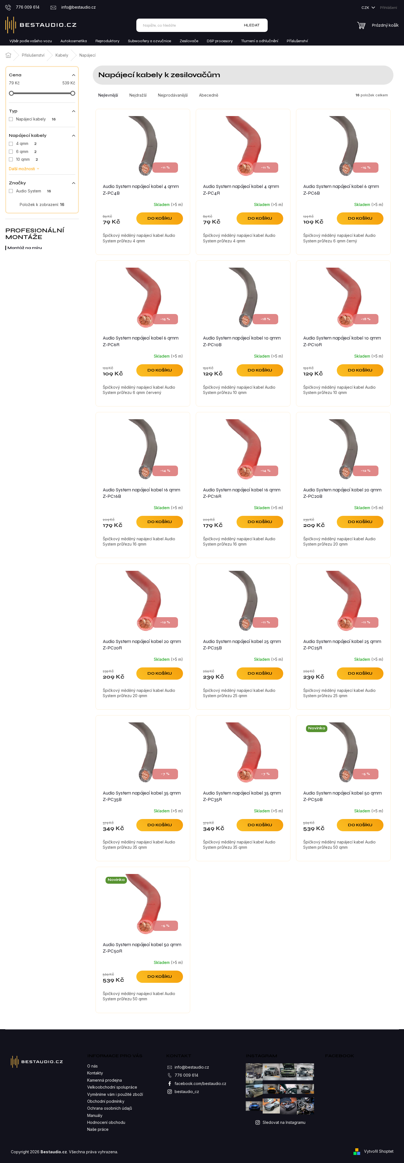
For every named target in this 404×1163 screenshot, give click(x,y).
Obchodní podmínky (105, 1101)
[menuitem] (30, 41)
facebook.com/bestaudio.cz (200, 1083)
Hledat (252, 25)
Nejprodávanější (173, 95)
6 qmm (26, 151)
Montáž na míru (24, 247)
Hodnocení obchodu (106, 1122)
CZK (366, 7)
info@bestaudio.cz (192, 1067)
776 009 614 (186, 1075)
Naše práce (98, 1129)
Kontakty (95, 1073)
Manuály (94, 1115)
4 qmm (26, 143)
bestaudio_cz (187, 1091)
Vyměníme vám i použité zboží (115, 1094)
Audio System (33, 191)
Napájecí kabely (36, 119)
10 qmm (27, 159)
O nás (92, 1066)
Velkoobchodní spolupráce (112, 1087)
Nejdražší (138, 95)
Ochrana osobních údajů (109, 1108)
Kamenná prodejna (104, 1080)
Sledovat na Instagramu (284, 1122)
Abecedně (208, 95)
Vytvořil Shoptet (378, 1151)
